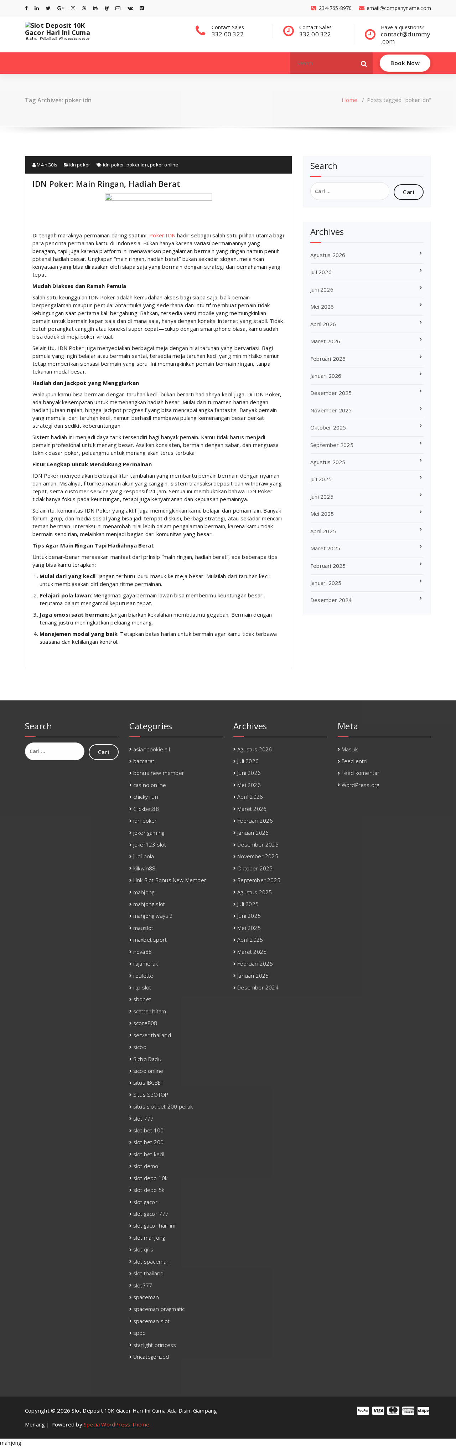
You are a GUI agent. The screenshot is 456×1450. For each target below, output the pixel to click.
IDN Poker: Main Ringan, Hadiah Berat (106, 183)
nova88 (142, 951)
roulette (143, 975)
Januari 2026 (325, 375)
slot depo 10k (150, 1178)
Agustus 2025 (327, 462)
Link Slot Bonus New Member (169, 880)
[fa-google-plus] (60, 8)
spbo (139, 1332)
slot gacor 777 (151, 1213)
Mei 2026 (322, 306)
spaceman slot (151, 1321)
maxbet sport (150, 939)
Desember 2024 (331, 599)
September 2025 (331, 444)
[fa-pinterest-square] (142, 8)
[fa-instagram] (73, 8)
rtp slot (142, 987)
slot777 (142, 1285)
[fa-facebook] (26, 8)
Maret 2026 (325, 341)
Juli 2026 (321, 272)
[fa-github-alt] (95, 8)
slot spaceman (151, 1261)
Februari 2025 (328, 565)
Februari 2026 (328, 358)
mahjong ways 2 (153, 915)
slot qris (143, 1249)
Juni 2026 (321, 289)
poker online (164, 164)
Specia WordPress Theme (116, 1424)
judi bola (143, 856)
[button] (364, 63)
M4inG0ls (46, 164)
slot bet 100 (148, 1130)
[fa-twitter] (48, 8)
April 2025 (323, 531)
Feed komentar (361, 772)
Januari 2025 (325, 582)
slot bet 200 (148, 1142)
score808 (145, 1023)
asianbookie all (151, 749)
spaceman (146, 1297)
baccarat (144, 761)
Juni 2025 (321, 496)
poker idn (137, 164)
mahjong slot (149, 903)
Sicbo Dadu (147, 1059)
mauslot (143, 927)
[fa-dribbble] (84, 8)
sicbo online (148, 1070)
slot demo (146, 1165)
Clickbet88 (146, 808)
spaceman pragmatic (159, 1308)
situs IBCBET (148, 1082)
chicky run (145, 796)
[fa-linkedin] (37, 8)
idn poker (79, 164)
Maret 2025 (325, 548)
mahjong (143, 892)
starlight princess (154, 1344)
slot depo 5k (148, 1189)
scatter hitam (149, 1011)
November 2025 (331, 410)
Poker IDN (162, 235)
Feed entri (354, 761)
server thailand (152, 1035)
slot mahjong (149, 1237)
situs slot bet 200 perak (163, 1106)
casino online (149, 784)
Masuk (350, 749)
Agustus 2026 (327, 254)
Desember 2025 (331, 392)
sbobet (142, 999)
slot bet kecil (149, 1154)
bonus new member (158, 772)
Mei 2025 (322, 513)
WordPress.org (360, 784)
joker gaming (148, 832)
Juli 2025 (321, 479)
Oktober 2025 (328, 427)
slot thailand (148, 1273)
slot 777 (143, 1118)
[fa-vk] (130, 8)
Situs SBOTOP (150, 1094)
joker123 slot (149, 844)
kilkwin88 (144, 868)
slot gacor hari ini (154, 1225)
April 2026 (323, 324)
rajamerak (145, 963)
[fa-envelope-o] (117, 8)
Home (349, 99)
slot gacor (145, 1201)
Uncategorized (151, 1356)
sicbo (139, 1046)
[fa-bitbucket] (107, 8)
